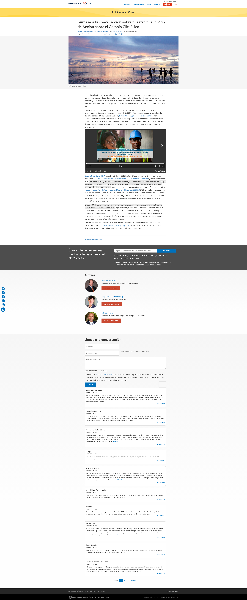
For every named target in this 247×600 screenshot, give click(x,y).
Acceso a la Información (86, 591)
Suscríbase (166, 250)
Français (99, 34)
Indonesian (136, 258)
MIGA (102, 597)
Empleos (96, 591)
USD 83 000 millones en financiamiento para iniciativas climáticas (121, 179)
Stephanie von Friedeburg (100, 31)
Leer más (115, 441)
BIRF (91, 597)
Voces (131, 12)
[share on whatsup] (3, 304)
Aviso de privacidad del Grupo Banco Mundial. (144, 265)
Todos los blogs (138, 4)
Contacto (157, 4)
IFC (99, 597)
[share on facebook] (3, 292)
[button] (176, 4)
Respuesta (160, 403)
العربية (105, 34)
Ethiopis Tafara (116, 31)
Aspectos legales (73, 591)
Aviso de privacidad (104, 374)
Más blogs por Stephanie (111, 304)
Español (88, 34)
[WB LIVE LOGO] (167, 5)
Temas (149, 4)
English (94, 34)
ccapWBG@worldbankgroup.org (115, 225)
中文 (116, 34)
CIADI (107, 597)
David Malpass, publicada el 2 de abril (135, 116)
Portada (127, 4)
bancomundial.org (170, 1)
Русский (111, 34)
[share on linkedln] (3, 300)
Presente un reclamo (172, 591)
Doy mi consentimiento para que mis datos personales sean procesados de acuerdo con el (144, 263)
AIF (95, 597)
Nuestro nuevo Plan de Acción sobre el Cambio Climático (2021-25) (112, 190)
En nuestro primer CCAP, (95, 176)
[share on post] (3, 296)
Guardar (90, 384)
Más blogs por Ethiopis (111, 320)
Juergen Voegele (84, 31)
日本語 (121, 34)
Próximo (134, 580)
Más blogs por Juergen (111, 288)
